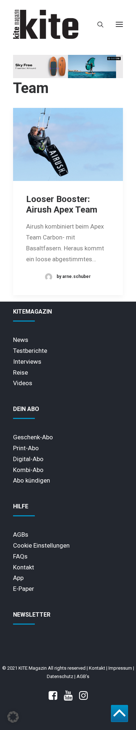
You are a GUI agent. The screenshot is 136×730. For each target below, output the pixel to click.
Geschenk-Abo (33, 437)
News (20, 339)
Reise (20, 372)
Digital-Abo (28, 459)
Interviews (27, 361)
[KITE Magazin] (45, 24)
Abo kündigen (31, 480)
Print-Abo (26, 448)
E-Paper (23, 588)
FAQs (20, 556)
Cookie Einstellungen (41, 545)
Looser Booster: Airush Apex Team (61, 204)
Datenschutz (60, 676)
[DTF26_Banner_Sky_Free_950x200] (68, 76)
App (18, 577)
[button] (119, 24)
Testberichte (30, 350)
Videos (22, 383)
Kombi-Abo (28, 469)
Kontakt (23, 567)
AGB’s (83, 676)
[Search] (97, 24)
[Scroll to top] (119, 713)
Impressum (120, 668)
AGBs (20, 534)
